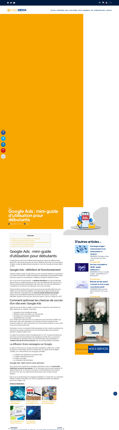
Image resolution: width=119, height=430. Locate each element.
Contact (109, 10)
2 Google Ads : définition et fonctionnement (23, 240)
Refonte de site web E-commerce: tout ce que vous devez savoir (99, 284)
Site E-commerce (84, 10)
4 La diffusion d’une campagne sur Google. (22, 244)
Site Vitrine (73, 10)
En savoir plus (95, 262)
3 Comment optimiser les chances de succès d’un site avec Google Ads (30, 242)
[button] (99, 2)
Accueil (53, 10)
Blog (67, 10)
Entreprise (60, 10)
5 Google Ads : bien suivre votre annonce (22, 246)
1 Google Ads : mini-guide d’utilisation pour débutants (25, 238)
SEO (92, 10)
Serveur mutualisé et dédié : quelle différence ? (98, 267)
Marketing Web (99, 10)
